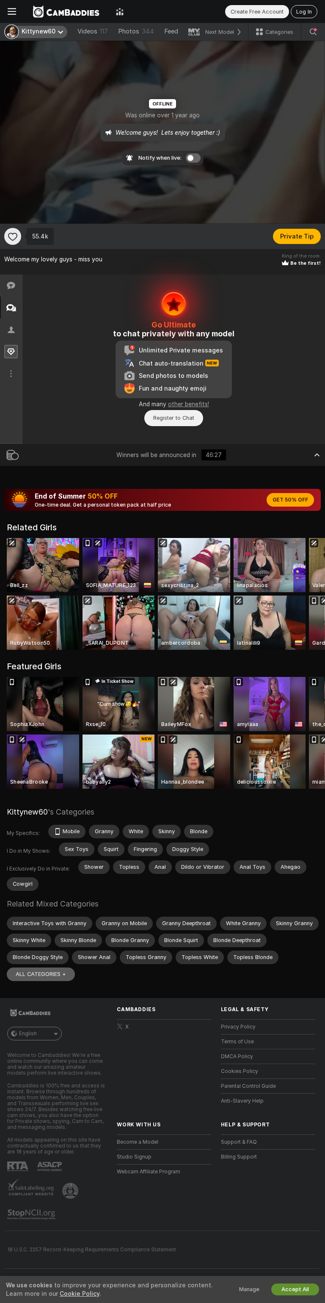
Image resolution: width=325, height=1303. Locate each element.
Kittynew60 (27, 811)
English (28, 1034)
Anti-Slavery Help (242, 1101)
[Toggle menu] (12, 11)
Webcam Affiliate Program (148, 1172)
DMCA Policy (237, 1056)
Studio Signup (134, 1157)
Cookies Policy (239, 1071)
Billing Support (239, 1157)
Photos (136, 31)
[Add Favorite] (12, 236)
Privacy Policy (238, 1027)
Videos (92, 31)
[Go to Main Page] (66, 11)
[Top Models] (119, 11)
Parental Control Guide (248, 1086)
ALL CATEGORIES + (41, 974)
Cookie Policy (79, 1293)
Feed (171, 31)
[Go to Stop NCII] (32, 1214)
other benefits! (188, 404)
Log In (304, 11)
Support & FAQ (239, 1142)
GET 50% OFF (290, 500)
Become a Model (137, 1142)
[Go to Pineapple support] (71, 1191)
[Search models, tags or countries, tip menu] (313, 32)
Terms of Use (237, 1042)
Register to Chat (173, 418)
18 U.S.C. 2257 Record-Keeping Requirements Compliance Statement (91, 1250)
